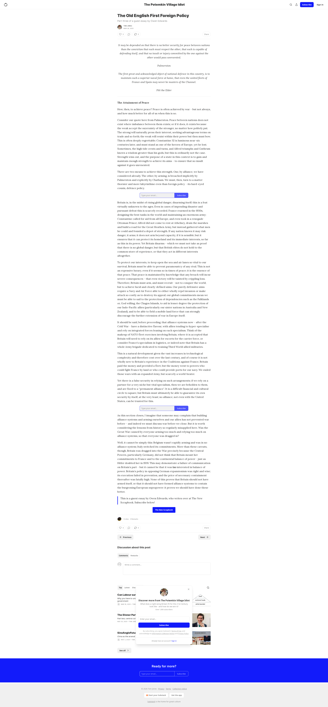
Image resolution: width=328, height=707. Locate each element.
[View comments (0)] (128, 34)
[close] (189, 589)
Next (202, 537)
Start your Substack (157, 695)
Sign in (320, 4)
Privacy (161, 689)
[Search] (290, 4)
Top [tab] (120, 587)
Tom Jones (128, 26)
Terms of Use (176, 631)
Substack (151, 701)
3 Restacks (134, 519)
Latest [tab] (127, 587)
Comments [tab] (123, 555)
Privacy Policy (183, 633)
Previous (127, 537)
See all (122, 650)
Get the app (176, 695)
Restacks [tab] (134, 555)
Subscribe (307, 4)
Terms (168, 689)
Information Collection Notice (163, 633)
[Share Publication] (296, 4)
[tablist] (128, 555)
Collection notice (180, 689)
